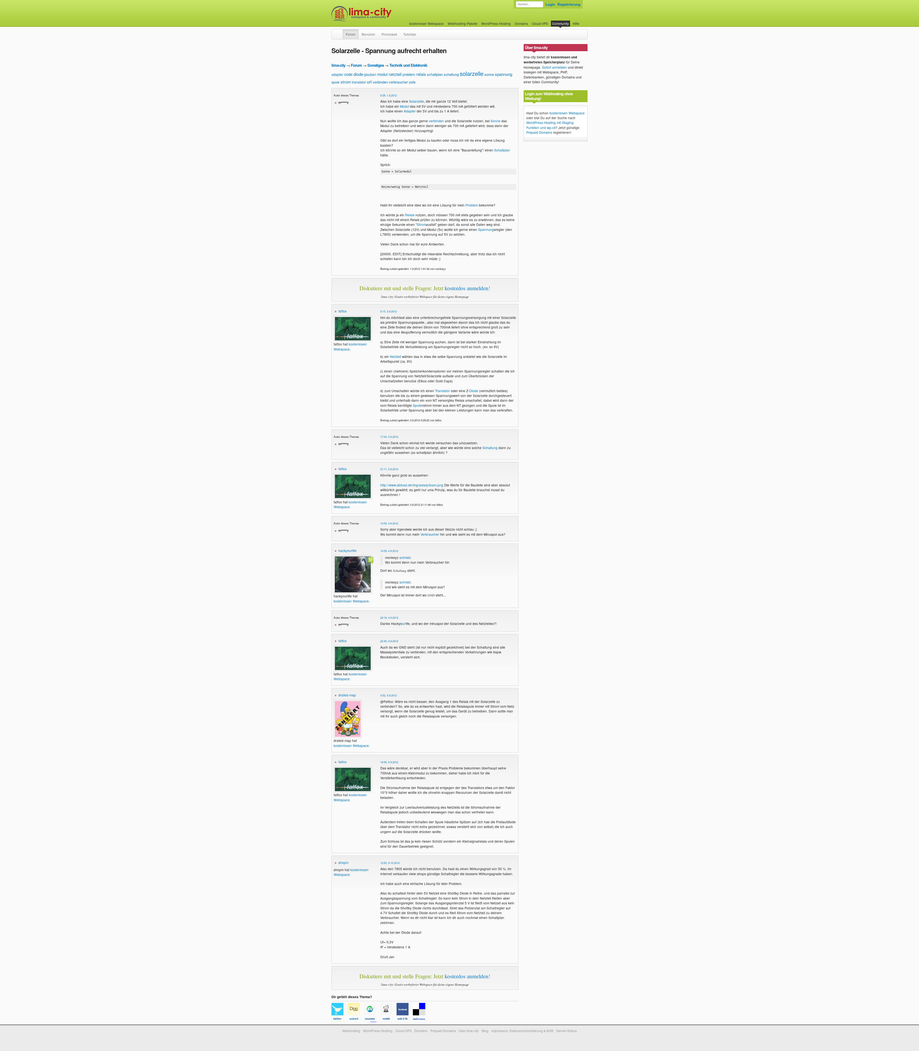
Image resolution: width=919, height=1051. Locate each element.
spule (335, 82)
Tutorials (409, 34)
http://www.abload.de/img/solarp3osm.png (411, 485)
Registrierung (568, 4)
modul (382, 74)
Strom (421, 224)
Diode (473, 390)
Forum (350, 34)
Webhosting (351, 1030)
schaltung (451, 74)
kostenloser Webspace (426, 23)
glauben (370, 74)
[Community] (339, 31)
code (348, 74)
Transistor (442, 390)
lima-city (338, 65)
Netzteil (395, 356)
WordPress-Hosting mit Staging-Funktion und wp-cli (550, 125)
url (369, 81)
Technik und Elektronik (408, 65)
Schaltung (490, 447)
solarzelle (471, 73)
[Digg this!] (356, 1019)
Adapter (410, 111)
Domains (521, 23)
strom (346, 82)
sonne (489, 74)
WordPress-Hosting (496, 23)
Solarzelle (416, 101)
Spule (417, 405)
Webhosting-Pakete (462, 23)
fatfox (342, 311)
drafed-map (347, 695)
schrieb (404, 557)
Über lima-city (469, 1030)
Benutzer (368, 34)
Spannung (486, 229)
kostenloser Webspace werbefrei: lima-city (379, 14)
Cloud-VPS (540, 23)
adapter (337, 74)
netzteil (395, 74)
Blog (485, 1030)
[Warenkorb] (583, 21)
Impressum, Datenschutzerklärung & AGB (522, 1030)
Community (560, 23)
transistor (359, 82)
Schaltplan (502, 150)
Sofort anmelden (554, 67)
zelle (412, 82)
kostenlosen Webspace (351, 601)
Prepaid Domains (539, 132)
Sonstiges (375, 65)
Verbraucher (429, 534)
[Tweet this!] (339, 1019)
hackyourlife (347, 550)
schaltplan (435, 74)
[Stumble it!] (372, 1019)
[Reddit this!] (388, 1019)
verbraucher (398, 81)
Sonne (495, 120)
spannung (503, 74)
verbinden (380, 81)
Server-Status (566, 1030)
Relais (410, 214)
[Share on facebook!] (405, 1019)
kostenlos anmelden (466, 288)
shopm (343, 862)
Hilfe (576, 23)
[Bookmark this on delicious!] (420, 1019)
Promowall (389, 34)
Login (550, 4)
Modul (404, 106)
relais (421, 74)
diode (358, 74)
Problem (471, 205)
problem (409, 74)
